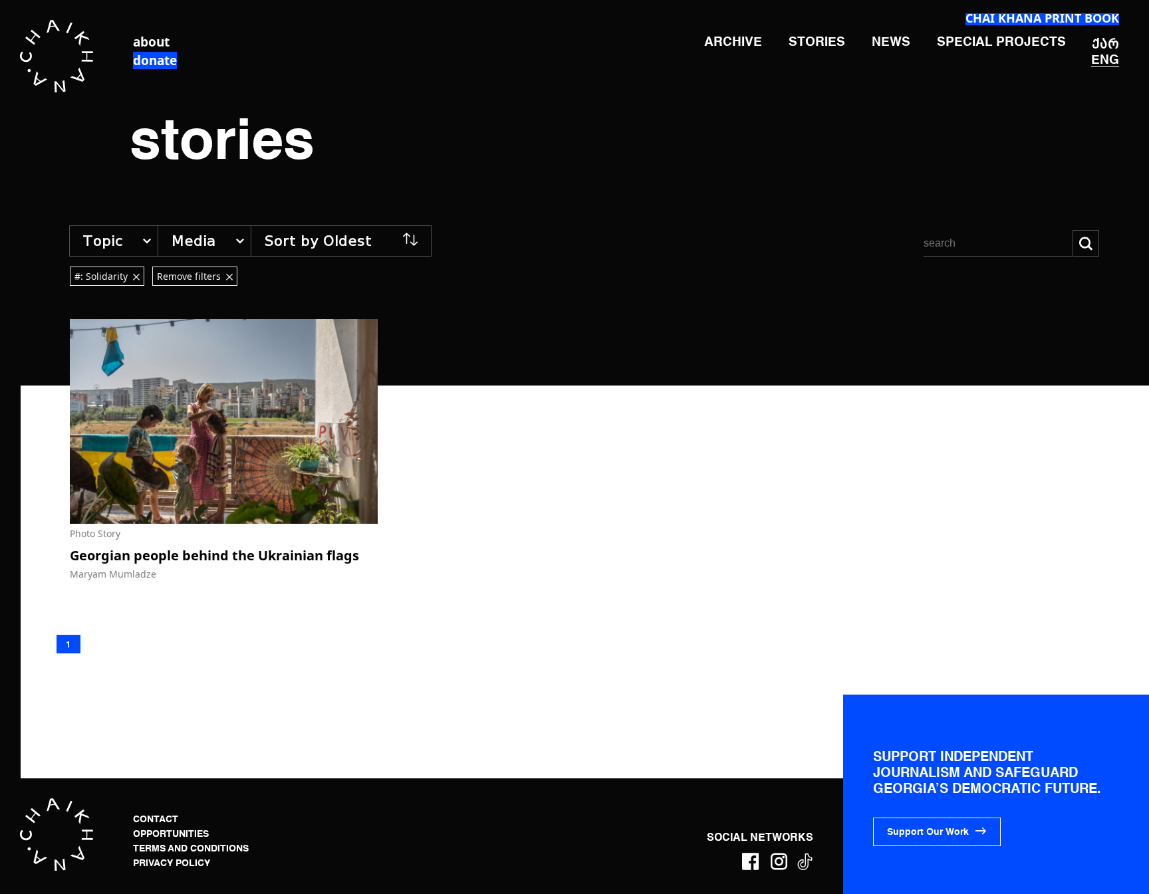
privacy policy (171, 863)
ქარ (1105, 43)
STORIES (817, 42)
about (151, 42)
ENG (1105, 60)
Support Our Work (928, 832)
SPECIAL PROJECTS (1001, 42)
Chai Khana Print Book (1042, 18)
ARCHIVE (733, 42)
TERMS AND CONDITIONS (191, 848)
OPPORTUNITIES (171, 834)
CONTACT (155, 819)
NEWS (891, 42)
